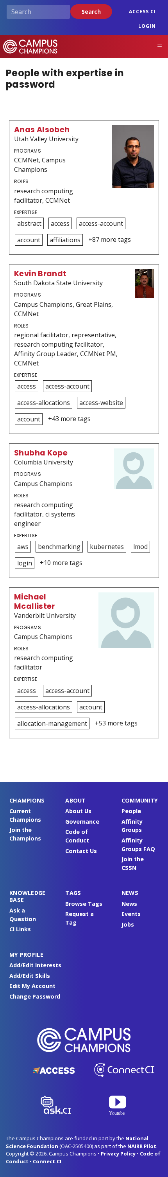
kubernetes (107, 546)
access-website (101, 402)
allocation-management (52, 723)
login (24, 563)
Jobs (128, 924)
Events (131, 914)
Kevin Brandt (40, 273)
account (28, 240)
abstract (29, 223)
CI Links (20, 929)
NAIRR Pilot (141, 1146)
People (131, 811)
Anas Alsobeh (42, 129)
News (129, 903)
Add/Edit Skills (29, 975)
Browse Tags (83, 903)
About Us (78, 811)
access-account (101, 223)
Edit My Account (32, 986)
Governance (82, 821)
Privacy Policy (118, 1153)
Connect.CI (47, 1161)
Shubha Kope (41, 453)
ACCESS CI (142, 11)
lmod (140, 546)
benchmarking (59, 546)
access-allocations (43, 402)
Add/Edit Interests (35, 965)
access (60, 223)
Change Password (34, 996)
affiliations (65, 240)
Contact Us (81, 851)
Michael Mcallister (34, 601)
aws (23, 546)
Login (147, 26)
